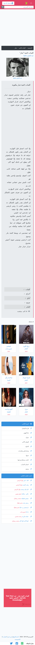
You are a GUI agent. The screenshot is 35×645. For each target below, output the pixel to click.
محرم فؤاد (20, 503)
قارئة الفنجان (25, 428)
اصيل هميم (18, 494)
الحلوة (27, 446)
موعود (27, 469)
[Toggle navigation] (31, 3)
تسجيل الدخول (7, 3)
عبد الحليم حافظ (28, 56)
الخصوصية (17, 639)
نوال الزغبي (20, 480)
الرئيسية (30, 48)
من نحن (10, 637)
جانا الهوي (26, 433)
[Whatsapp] (22, 644)
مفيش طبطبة (25, 498)
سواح (27, 437)
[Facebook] (17, 644)
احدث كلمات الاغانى (26, 476)
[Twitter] (11, 644)
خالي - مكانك (25, 494)
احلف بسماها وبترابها (23, 460)
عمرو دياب (23, 512)
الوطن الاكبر (25, 442)
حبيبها (27, 455)
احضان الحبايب (25, 464)
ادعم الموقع (16, 637)
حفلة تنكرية (25, 516)
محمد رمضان (17, 498)
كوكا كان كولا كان (24, 521)
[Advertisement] (17, 28)
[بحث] (2, 7)
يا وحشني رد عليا (24, 507)
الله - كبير (26, 480)
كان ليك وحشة (25, 489)
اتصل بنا (4, 637)
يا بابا (27, 512)
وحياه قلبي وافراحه (23, 451)
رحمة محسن (18, 516)
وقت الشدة (25, 485)
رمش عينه (26, 503)
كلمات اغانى (22, 48)
